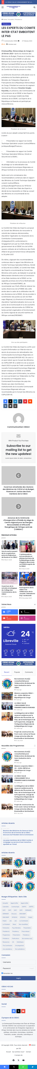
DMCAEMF (22, 913)
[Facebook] (5, 401)
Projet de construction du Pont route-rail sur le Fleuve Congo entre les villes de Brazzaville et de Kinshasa (24, 735)
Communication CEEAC (11, 41)
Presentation (27, 928)
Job (10, 921)
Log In (18, 978)
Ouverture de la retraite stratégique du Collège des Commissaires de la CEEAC (9, 590)
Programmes (6, 935)
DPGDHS (14, 917)
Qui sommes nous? (18, 1052)
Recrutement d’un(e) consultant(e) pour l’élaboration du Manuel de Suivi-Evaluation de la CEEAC (24, 683)
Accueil (8, 1052)
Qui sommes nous (27, 938)
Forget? (32, 968)
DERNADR (28, 910)
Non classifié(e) (23, 924)
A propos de (19, 1055)
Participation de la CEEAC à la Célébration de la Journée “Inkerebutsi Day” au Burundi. (27, 592)
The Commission (7, 945)
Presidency (15, 931)
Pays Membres (16, 928)
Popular (17, 672)
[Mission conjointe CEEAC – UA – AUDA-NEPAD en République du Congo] (7, 696)
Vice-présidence (20, 949)
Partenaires (6, 928)
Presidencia (6, 931)
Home (5, 19)
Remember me (8, 973)
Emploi (30, 917)
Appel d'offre (14, 903)
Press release (25, 931)
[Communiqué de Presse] (30, 874)
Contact (28, 1052)
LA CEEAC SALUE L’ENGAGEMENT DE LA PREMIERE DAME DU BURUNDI (24, 705)
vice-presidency (7, 949)
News (14, 924)
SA (13, 942)
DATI (4, 910)
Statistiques (20, 942)
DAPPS (24, 906)
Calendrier (6, 906)
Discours (14, 913)
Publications (15, 938)
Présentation (16, 935)
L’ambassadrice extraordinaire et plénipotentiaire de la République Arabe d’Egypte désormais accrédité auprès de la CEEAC (27, 560)
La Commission (23, 921)
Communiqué (15, 906)
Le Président (6, 924)
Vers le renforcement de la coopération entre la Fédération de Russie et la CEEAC (9, 554)
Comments (29, 672)
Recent (6, 672)
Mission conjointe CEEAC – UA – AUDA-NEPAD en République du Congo (24, 695)
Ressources (6, 942)
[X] (10, 401)
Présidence (18, 19)
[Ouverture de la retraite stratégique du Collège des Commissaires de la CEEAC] (10, 578)
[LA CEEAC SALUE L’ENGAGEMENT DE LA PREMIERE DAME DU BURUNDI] (7, 706)
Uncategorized (19, 945)
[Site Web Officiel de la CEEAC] (13, 7)
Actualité (11, 19)
